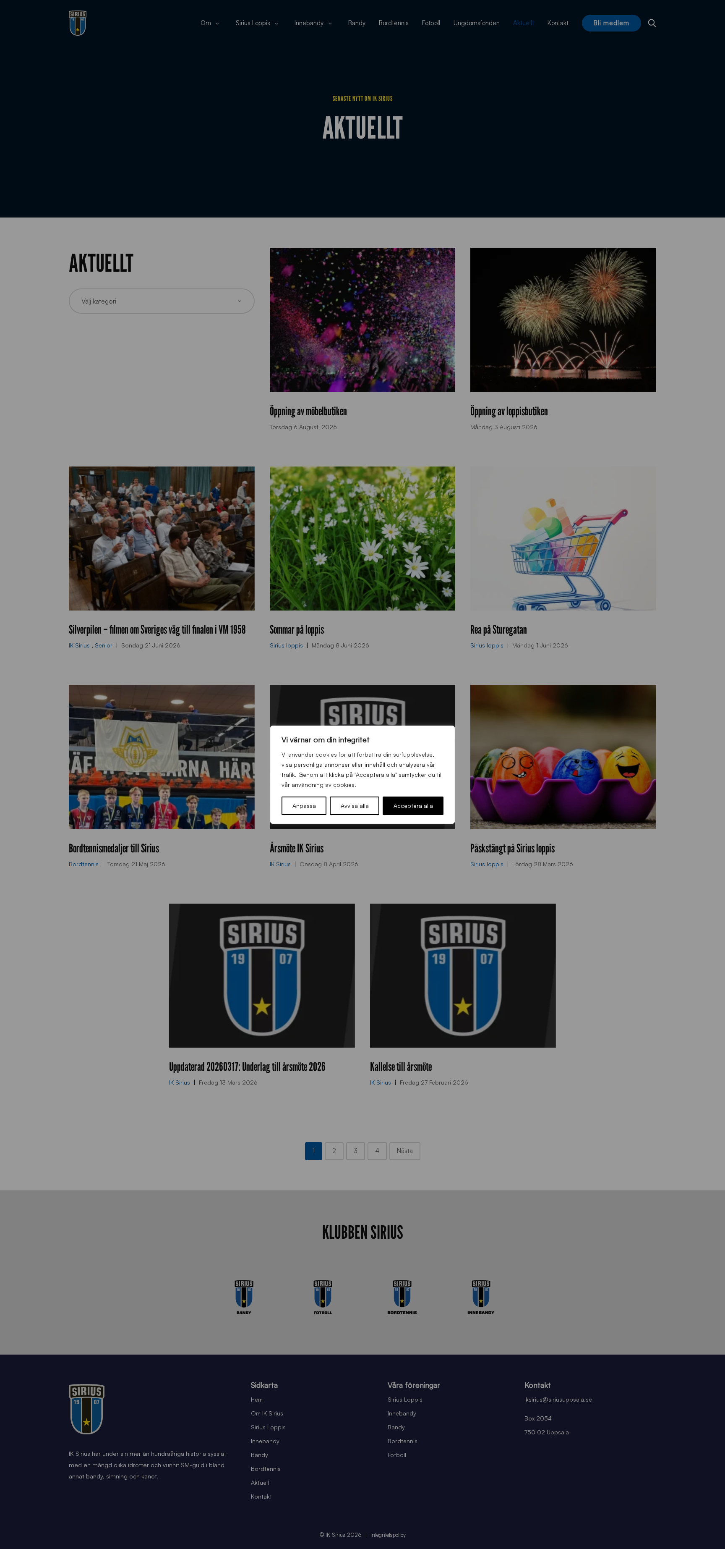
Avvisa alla (355, 805)
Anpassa (304, 805)
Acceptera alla (413, 805)
